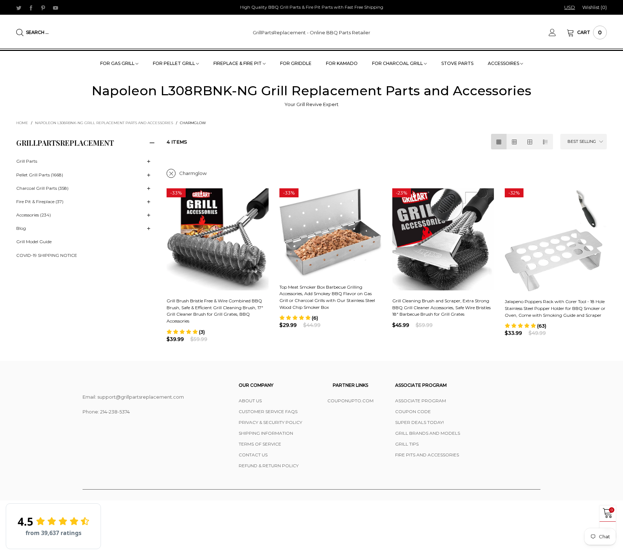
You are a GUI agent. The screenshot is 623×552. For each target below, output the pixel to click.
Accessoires (504, 63)
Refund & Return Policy (269, 465)
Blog (21, 228)
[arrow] (148, 161)
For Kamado (342, 63)
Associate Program (420, 400)
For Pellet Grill (174, 63)
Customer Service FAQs (268, 411)
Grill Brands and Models (427, 433)
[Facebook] (31, 7)
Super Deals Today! (419, 422)
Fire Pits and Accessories (427, 454)
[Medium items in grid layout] (499, 141)
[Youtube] (55, 7)
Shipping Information (266, 433)
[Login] (558, 32)
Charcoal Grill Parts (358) (42, 188)
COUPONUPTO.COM (350, 400)
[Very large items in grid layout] (530, 141)
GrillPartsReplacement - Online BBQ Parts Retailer (311, 32)
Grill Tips (407, 444)
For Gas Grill (118, 63)
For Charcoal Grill (398, 63)
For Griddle (296, 63)
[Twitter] (19, 7)
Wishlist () (594, 7)
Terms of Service (260, 444)
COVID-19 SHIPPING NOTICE (46, 255)
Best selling (581, 141)
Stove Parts (457, 63)
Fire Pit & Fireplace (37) (39, 201)
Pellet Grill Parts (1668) (39, 175)
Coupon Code (413, 411)
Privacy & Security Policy (270, 422)
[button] (186, 332)
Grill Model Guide (34, 241)
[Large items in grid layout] (514, 141)
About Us (250, 400)
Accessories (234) (33, 215)
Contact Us (253, 454)
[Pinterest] (43, 7)
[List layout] (545, 141)
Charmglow (193, 173)
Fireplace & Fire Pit (238, 63)
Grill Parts (26, 161)
